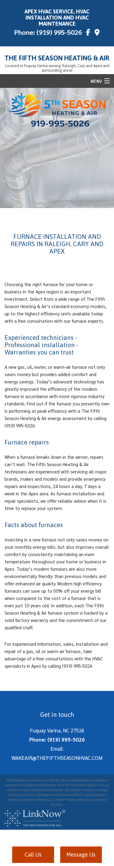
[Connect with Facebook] (88, 33)
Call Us (33, 854)
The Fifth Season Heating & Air (57, 58)
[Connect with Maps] (97, 33)
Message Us (80, 854)
